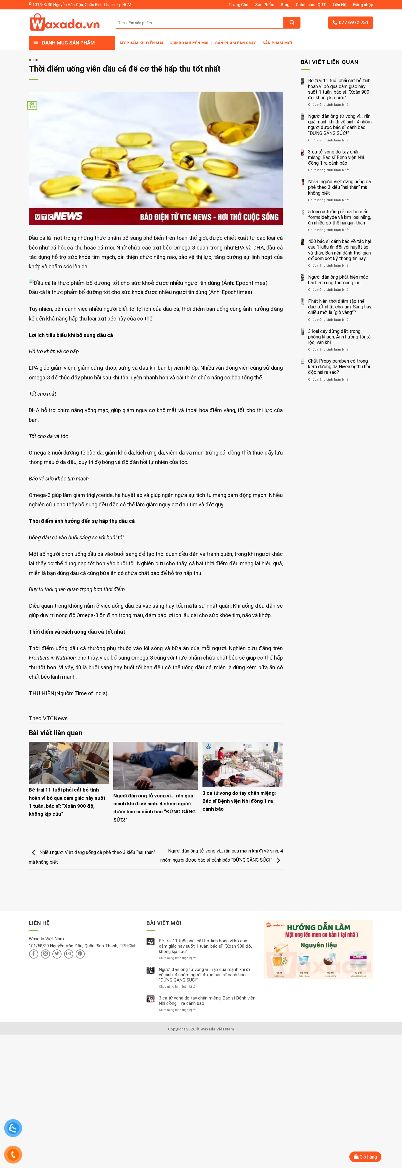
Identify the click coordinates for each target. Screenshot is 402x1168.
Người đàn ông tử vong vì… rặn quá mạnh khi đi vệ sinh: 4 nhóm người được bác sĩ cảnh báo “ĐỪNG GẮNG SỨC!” (340, 124)
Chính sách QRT (311, 4)
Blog (285, 4)
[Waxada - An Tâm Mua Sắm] (65, 22)
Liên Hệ (339, 4)
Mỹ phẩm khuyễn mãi (141, 43)
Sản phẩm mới (277, 43)
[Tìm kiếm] (291, 23)
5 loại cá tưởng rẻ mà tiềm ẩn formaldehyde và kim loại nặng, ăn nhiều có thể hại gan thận (339, 217)
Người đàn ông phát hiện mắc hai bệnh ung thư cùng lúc (338, 279)
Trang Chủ (238, 4)
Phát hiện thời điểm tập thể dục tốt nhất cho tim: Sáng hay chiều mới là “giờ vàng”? (339, 306)
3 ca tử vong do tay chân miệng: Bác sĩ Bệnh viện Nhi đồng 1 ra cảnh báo (239, 801)
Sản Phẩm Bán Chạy (235, 43)
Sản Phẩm (264, 4)
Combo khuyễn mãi (189, 43)
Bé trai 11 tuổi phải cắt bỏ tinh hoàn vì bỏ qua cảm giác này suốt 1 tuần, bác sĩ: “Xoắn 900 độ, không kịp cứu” (339, 89)
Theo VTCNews (48, 718)
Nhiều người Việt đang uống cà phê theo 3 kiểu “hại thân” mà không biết (339, 187)
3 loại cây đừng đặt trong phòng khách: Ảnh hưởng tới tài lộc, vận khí (339, 336)
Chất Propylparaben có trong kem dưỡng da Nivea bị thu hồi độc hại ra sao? (339, 366)
